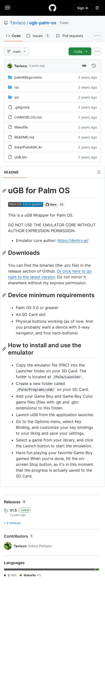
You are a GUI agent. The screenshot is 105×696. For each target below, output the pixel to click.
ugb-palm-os (42, 22)
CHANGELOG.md (28, 117)
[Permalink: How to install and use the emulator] (4, 348)
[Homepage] (52, 8)
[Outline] (98, 172)
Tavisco (18, 22)
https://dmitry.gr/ (73, 240)
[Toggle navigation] (7, 7)
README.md (24, 137)
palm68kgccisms (28, 77)
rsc (16, 87)
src (16, 97)
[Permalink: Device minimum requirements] (4, 295)
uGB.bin (20, 157)
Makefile (21, 127)
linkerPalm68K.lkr (28, 147)
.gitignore (22, 107)
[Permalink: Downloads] (4, 252)
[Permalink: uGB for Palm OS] (4, 190)
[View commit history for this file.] (94, 65)
